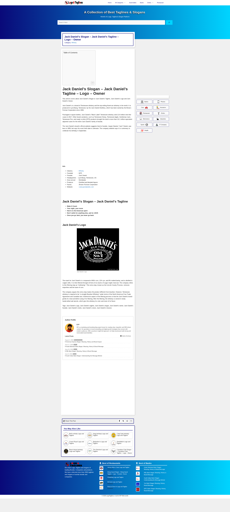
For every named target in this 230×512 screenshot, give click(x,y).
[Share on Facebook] (119, 421)
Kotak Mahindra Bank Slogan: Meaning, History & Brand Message (85, 346)
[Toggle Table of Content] (92, 82)
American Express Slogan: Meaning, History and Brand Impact (84, 341)
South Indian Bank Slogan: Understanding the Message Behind (84, 355)
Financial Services (78, 340)
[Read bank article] (151, 469)
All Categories (119, 2)
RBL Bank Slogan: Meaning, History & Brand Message (81, 351)
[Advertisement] (78, 67)
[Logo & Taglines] (74, 2)
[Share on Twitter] (123, 421)
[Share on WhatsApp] (127, 421)
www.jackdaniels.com (86, 187)
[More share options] (131, 421)
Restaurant (160, 2)
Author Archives (126, 336)
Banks (142, 2)
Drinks (149, 2)
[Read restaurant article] (115, 468)
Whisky (74, 42)
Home (109, 2)
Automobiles (132, 2)
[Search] (169, 22)
